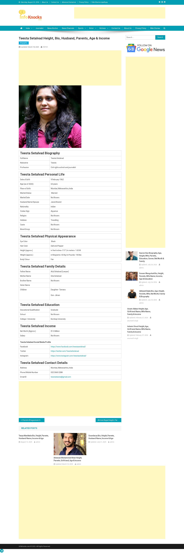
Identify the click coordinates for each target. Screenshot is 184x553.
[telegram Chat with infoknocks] (2, 551)
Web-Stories (155, 28)
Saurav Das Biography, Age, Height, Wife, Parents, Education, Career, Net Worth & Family (151, 257)
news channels (68, 28)
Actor (91, 28)
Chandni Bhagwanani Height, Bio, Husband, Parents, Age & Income (33, 420)
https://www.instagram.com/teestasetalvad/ (68, 356)
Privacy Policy (83, 2)
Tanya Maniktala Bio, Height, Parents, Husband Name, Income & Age (34, 437)
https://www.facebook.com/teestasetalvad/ (68, 347)
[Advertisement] (119, 12)
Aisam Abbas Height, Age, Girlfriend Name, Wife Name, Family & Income (139, 311)
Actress (103, 28)
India (28, 28)
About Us (45, 2)
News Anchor (52, 28)
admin (45, 47)
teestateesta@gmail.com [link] (61, 377)
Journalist (39, 28)
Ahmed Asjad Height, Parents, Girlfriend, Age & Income (109, 420)
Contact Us (55, 2)
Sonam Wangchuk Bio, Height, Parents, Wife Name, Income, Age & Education (151, 276)
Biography (23, 43)
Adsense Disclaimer (69, 2)
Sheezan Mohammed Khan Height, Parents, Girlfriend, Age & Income (68, 459)
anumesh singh (132, 321)
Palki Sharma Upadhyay (99, 2)
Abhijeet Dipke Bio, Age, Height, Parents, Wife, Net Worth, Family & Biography (152, 294)
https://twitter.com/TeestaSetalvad (65, 351)
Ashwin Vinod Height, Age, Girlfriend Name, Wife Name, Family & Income (139, 329)
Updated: (30, 47)
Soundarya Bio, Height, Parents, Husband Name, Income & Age (101, 437)
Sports (80, 28)
